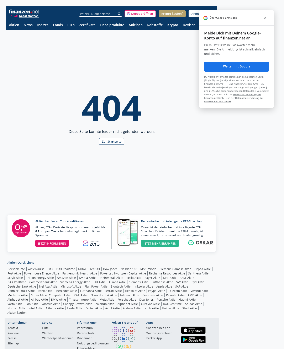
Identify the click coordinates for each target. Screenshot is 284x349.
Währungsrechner (159, 333)
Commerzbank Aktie (43, 282)
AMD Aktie (195, 295)
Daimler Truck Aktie (21, 291)
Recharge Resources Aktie (167, 273)
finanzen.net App (158, 328)
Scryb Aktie (15, 278)
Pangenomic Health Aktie (79, 273)
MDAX (82, 269)
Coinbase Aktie (152, 295)
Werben (47, 333)
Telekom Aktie (178, 291)
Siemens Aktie (138, 282)
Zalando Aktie (104, 304)
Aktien (14, 25)
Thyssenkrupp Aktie (82, 299)
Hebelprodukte (112, 25)
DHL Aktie (170, 278)
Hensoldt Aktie (135, 291)
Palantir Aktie (175, 295)
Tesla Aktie (133, 278)
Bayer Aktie (152, 278)
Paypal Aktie (156, 291)
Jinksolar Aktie (143, 286)
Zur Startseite (111, 141)
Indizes (42, 25)
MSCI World (148, 269)
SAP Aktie (181, 286)
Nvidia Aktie (87, 278)
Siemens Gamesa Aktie (175, 269)
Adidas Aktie (193, 304)
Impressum (85, 328)
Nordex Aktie (16, 308)
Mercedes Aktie (66, 291)
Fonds (58, 25)
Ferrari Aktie (113, 291)
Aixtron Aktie (132, 308)
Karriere (13, 333)
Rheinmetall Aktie (111, 278)
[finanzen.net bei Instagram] (115, 330)
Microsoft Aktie (71, 286)
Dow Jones (110, 269)
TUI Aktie (99, 282)
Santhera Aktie (198, 273)
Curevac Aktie (150, 304)
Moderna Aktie (17, 295)
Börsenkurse (16, 269)
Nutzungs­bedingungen (93, 343)
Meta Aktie (107, 299)
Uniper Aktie (170, 308)
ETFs (71, 25)
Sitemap (13, 343)
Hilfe (45, 328)
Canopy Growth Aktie (77, 304)
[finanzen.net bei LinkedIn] (123, 338)
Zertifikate (87, 25)
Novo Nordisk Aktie (104, 295)
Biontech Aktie (121, 286)
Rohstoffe (155, 25)
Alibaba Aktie (55, 308)
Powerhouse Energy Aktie (41, 273)
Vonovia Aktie (51, 304)
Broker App (154, 338)
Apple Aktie (164, 286)
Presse (12, 338)
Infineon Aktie (129, 295)
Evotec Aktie (93, 308)
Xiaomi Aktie (187, 299)
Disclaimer (84, 338)
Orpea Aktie (202, 269)
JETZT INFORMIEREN (52, 243)
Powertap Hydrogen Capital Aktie (123, 273)
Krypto (172, 25)
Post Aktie (14, 273)
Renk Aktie (45, 291)
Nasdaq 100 (129, 269)
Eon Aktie (32, 304)
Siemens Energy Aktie (75, 282)
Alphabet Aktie (17, 299)
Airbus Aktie (39, 299)
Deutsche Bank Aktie (21, 286)
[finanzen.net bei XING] (131, 338)
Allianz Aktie (117, 282)
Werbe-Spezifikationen (58, 338)
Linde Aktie (74, 308)
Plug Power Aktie (95, 286)
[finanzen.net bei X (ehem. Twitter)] (115, 338)
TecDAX (95, 269)
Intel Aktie (35, 308)
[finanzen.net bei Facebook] (123, 330)
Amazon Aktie (66, 278)
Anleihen (136, 25)
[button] (140, 13)
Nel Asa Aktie (48, 286)
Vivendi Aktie (200, 291)
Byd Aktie (197, 282)
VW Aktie (182, 282)
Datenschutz (85, 333)
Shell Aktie (189, 308)
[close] (265, 17)
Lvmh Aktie (151, 308)
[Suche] (119, 14)
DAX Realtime (65, 269)
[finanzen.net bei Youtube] (131, 330)
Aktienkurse (36, 269)
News (28, 25)
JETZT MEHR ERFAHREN (160, 243)
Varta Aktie (14, 304)
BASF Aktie (187, 278)
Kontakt (12, 328)
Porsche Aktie (126, 299)
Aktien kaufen (17, 313)
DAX (50, 269)
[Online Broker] (24, 15)
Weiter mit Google (236, 66)
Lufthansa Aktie (162, 282)
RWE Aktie (81, 295)
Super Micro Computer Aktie (50, 295)
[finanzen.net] (24, 11)
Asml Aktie (112, 308)
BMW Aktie (58, 299)
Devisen (189, 25)
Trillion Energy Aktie (40, 278)
